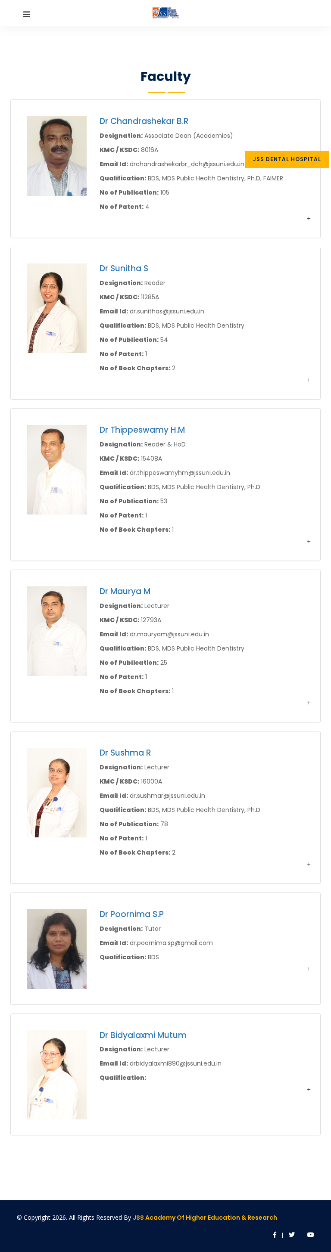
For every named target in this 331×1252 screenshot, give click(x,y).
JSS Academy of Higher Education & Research (205, 1217)
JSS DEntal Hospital (287, 159)
